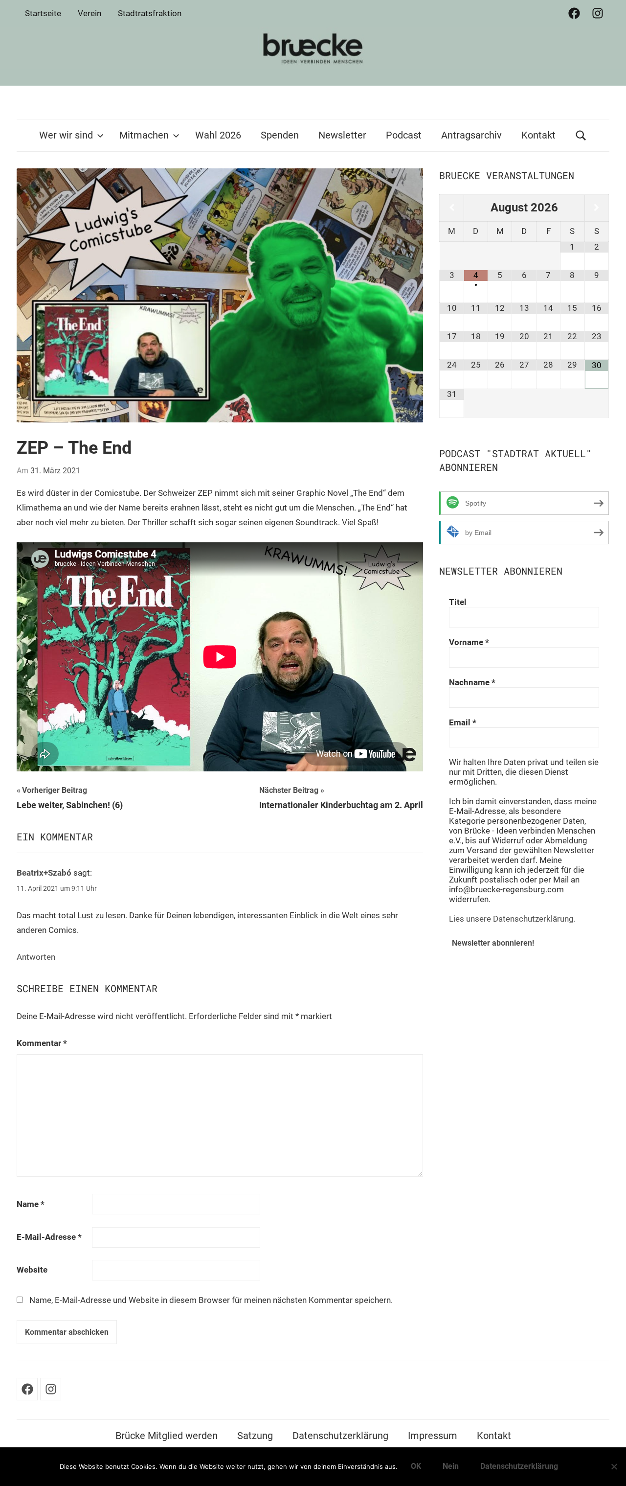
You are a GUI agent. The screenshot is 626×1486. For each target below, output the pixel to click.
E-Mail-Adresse (49, 1237)
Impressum (432, 1435)
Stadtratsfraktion (149, 13)
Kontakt (538, 135)
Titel (458, 602)
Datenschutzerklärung (340, 1435)
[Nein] (614, 1466)
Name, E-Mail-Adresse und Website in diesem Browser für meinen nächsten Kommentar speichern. (211, 1300)
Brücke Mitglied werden (166, 1435)
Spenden (280, 135)
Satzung (255, 1435)
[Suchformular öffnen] (581, 135)
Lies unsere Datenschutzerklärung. (512, 919)
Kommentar (42, 1043)
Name (31, 1204)
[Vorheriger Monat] (451, 208)
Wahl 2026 (218, 135)
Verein (89, 13)
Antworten (36, 957)
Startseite (43, 13)
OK (416, 1466)
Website (32, 1270)
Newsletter (342, 135)
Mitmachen (144, 135)
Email (462, 722)
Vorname (469, 642)
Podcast (404, 135)
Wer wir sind (66, 135)
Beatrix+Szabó (44, 873)
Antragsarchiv (471, 135)
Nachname (472, 682)
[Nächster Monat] (596, 208)
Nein (451, 1466)
